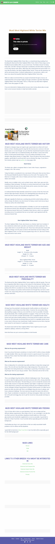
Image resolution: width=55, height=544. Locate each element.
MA (27, 451)
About (13, 538)
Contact (17, 538)
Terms (33, 538)
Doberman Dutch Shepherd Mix (27, 466)
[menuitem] (37, 2)
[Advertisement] (27, 16)
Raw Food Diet (23, 430)
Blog (44, 2)
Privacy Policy (27, 538)
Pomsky (27, 474)
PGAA (27, 448)
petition (23, 160)
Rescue (27, 445)
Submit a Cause (39, 538)
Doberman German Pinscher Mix (27, 471)
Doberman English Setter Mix (27, 469)
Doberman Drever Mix (27, 463)
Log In (47, 2)
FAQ (21, 538)
